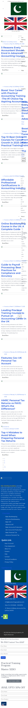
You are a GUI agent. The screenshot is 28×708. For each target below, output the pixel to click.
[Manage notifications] (3, 705)
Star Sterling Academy (8, 486)
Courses (6, 513)
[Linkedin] (16, 627)
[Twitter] (7, 627)
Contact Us (7, 568)
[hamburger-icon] (20, 36)
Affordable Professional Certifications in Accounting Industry (13, 184)
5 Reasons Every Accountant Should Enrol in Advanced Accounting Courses (13, 51)
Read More (5, 70)
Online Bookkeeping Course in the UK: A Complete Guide (13, 226)
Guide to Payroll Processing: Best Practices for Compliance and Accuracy (11, 270)
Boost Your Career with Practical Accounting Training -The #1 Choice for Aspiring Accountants (14, 96)
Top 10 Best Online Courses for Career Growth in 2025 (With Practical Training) (14, 141)
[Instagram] (12, 627)
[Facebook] (3, 627)
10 (5, 467)
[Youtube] (21, 627)
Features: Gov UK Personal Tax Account (11, 360)
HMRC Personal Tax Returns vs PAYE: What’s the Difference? (13, 404)
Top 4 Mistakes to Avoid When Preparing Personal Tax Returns (12, 436)
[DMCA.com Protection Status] (5, 617)
